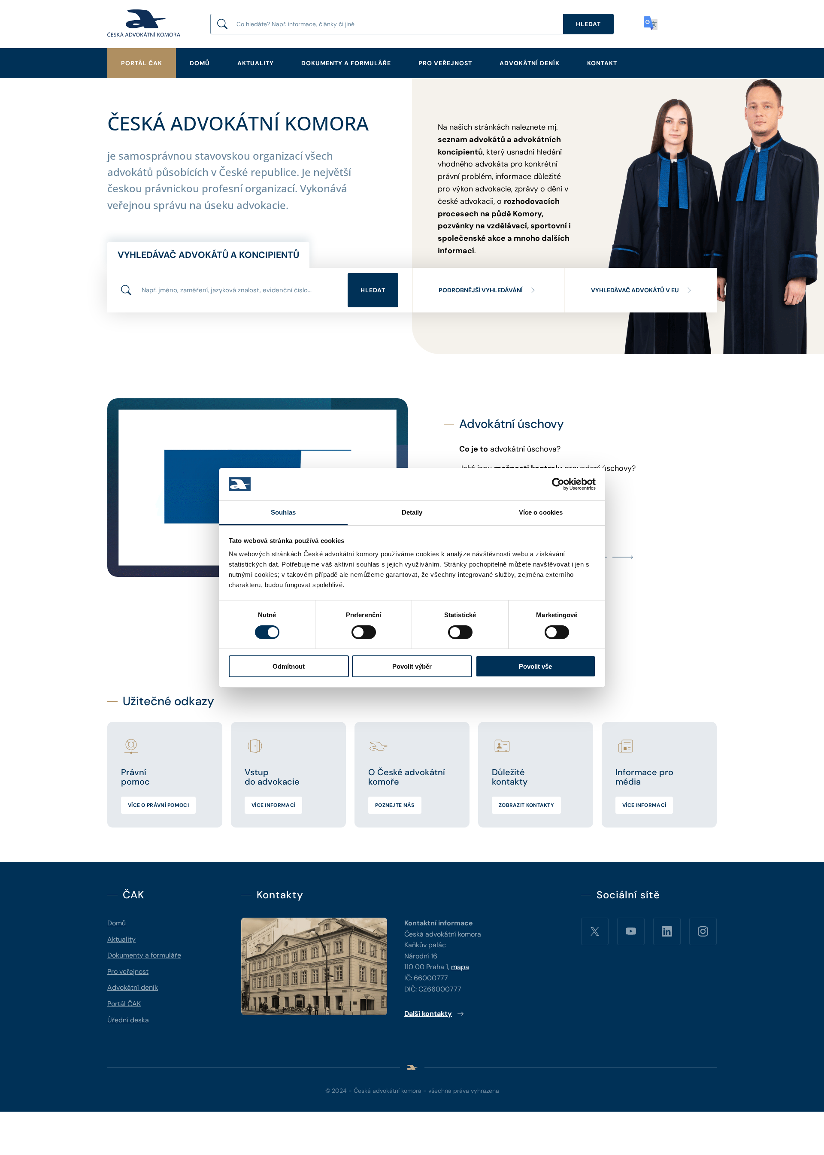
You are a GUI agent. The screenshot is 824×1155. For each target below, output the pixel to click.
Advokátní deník (530, 63)
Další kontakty (428, 1013)
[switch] (363, 632)
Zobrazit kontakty (526, 805)
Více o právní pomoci (158, 805)
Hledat (372, 290)
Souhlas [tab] (283, 512)
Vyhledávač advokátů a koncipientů (208, 255)
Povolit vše (535, 666)
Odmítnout (289, 666)
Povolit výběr (412, 666)
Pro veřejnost (445, 63)
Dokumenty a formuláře (346, 63)
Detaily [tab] (412, 512)
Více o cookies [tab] (541, 512)
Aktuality (255, 63)
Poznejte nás (395, 805)
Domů (200, 63)
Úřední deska (128, 1020)
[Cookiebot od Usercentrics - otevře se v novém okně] (558, 484)
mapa (460, 966)
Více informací (273, 805)
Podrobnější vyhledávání (481, 290)
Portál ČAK (141, 63)
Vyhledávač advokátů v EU (635, 290)
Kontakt (602, 63)
